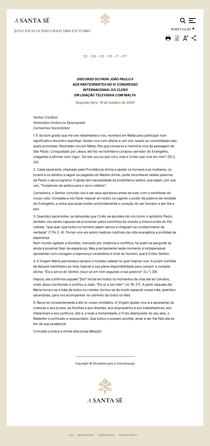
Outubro (82, 31)
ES (102, 56)
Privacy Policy (128, 435)
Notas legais (86, 435)
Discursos (52, 31)
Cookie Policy (106, 435)
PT (125, 56)
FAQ (71, 435)
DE (85, 56)
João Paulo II (27, 31)
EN (94, 56)
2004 (68, 31)
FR (110, 56)
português (180, 30)
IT (117, 56)
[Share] (194, 38)
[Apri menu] (192, 20)
